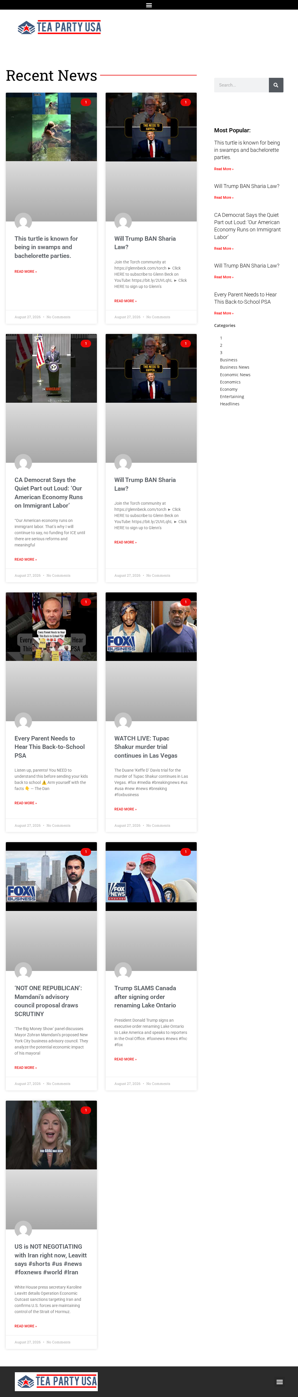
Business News (234, 367)
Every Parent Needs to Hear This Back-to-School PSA (50, 747)
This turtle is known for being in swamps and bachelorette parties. (46, 247)
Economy (228, 389)
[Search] (276, 85)
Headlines (230, 404)
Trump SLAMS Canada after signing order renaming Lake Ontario (145, 997)
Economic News (235, 374)
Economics (230, 382)
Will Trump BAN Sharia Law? (246, 186)
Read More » (26, 272)
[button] (149, 5)
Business (228, 360)
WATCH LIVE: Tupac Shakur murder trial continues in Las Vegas (146, 747)
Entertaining (232, 396)
